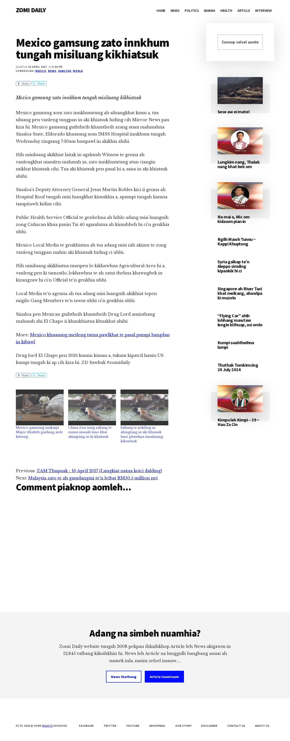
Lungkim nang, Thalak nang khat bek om (239, 164)
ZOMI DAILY (31, 10)
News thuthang (123, 676)
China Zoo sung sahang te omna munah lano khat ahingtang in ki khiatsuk (89, 432)
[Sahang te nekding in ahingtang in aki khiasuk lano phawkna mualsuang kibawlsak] (144, 407)
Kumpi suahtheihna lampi (236, 345)
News (52, 71)
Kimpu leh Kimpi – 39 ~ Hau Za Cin (238, 422)
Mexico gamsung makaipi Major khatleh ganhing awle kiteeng (39, 432)
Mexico (40, 71)
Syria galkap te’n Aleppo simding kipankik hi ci (233, 266)
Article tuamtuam (164, 676)
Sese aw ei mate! (234, 111)
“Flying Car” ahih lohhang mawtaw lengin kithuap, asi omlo (240, 320)
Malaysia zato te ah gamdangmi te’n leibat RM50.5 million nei (93, 478)
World (78, 71)
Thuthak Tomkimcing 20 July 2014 (238, 367)
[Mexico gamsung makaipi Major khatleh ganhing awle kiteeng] (40, 407)
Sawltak (64, 71)
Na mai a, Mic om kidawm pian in (233, 219)
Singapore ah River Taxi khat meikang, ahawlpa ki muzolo (240, 293)
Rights (47, 725)
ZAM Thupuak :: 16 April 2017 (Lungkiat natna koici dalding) (99, 470)
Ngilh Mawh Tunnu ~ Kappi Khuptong (237, 241)
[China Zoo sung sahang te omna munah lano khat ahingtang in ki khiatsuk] (92, 407)
